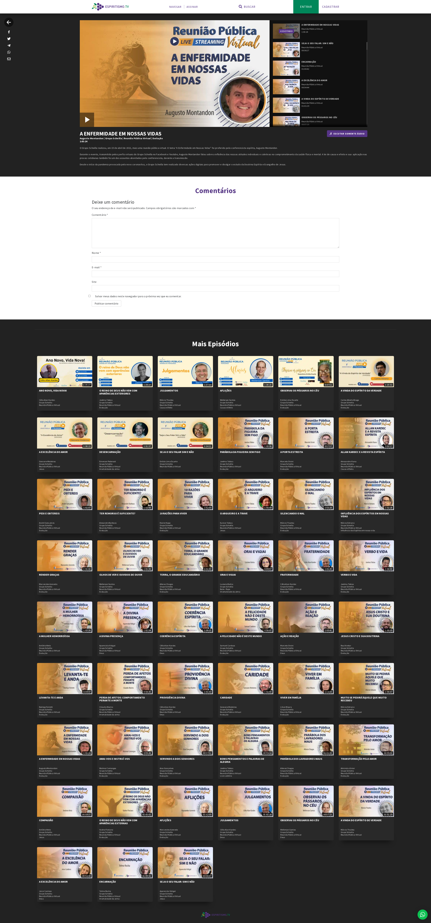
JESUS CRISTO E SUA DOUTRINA (360, 636)
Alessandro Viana (349, 461)
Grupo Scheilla (113, 138)
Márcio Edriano (347, 523)
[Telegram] (9, 45)
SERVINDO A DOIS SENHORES (177, 758)
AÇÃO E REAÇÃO (289, 636)
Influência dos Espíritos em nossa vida (358, 530)
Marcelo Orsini (286, 461)
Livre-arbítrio (226, 776)
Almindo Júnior (348, 768)
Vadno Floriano (106, 830)
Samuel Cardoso (227, 646)
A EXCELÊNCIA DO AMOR (53, 452)
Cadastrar (330, 7)
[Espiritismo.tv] (110, 6)
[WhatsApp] (9, 52)
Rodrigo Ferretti (46, 707)
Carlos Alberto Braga (350, 400)
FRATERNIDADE (289, 574)
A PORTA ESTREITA (291, 452)
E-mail (97, 267)
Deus (101, 653)
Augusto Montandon (92, 138)
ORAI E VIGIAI (228, 574)
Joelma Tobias (105, 400)
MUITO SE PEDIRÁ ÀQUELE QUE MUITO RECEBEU (364, 699)
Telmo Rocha (105, 891)
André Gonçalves (47, 523)
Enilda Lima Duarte (289, 400)
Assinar (192, 6)
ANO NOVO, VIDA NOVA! (53, 390)
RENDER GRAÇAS (49, 574)
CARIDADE (226, 697)
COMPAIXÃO (46, 820)
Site (94, 281)
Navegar (175, 6)
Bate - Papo (225, 589)
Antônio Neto (45, 646)
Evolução (158, 138)
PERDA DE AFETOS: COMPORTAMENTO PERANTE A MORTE (122, 699)
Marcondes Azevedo (48, 584)
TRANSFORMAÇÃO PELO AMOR (359, 758)
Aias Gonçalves (167, 768)
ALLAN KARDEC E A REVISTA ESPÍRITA (363, 452)
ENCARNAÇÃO (107, 881)
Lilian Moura (286, 707)
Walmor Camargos (107, 768)
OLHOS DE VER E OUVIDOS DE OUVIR (120, 574)
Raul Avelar (346, 646)
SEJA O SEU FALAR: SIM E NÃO (177, 881)
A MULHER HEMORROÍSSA (54, 636)
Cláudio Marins (106, 707)
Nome (96, 252)
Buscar (249, 7)
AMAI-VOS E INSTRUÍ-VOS (114, 758)
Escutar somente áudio (349, 133)
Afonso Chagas (166, 584)
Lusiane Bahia (226, 584)
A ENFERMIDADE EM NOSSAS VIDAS (59, 758)
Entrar (306, 7)
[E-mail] (9, 59)
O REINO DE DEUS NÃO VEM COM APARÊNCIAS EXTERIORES (118, 392)
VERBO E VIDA (349, 574)
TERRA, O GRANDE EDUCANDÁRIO (180, 574)
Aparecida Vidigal (107, 646)
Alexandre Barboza (108, 523)
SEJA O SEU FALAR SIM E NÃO (177, 452)
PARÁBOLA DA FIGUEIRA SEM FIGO (240, 452)
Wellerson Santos (227, 400)
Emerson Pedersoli (107, 461)
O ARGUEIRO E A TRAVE (234, 513)
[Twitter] (9, 38)
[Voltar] (8, 22)
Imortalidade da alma (109, 469)
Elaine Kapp (165, 523)
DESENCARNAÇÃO (110, 452)
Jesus (41, 469)
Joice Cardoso (45, 891)
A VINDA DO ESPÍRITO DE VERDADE (361, 820)
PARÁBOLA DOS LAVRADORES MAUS (301, 758)
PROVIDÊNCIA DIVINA (172, 697)
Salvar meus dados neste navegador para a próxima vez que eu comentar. (138, 296)
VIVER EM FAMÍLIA (290, 697)
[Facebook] (9, 32)
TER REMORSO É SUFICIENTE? (117, 513)
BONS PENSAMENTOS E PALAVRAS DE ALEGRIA (242, 760)
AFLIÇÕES (225, 390)
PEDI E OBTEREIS (49, 513)
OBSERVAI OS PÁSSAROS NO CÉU (299, 390)
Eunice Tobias (226, 523)
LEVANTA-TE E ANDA (51, 697)
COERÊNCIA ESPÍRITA (172, 636)
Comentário (100, 214)
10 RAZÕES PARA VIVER (173, 513)
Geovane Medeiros (47, 461)
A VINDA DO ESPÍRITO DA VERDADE (361, 390)
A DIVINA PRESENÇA (111, 636)
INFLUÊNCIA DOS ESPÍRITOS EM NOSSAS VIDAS (365, 515)
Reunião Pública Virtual (137, 138)
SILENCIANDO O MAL (292, 513)
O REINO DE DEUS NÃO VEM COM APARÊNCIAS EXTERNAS (118, 821)
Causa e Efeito (166, 408)
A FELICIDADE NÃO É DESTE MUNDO (241, 636)
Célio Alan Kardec (47, 400)
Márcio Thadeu (167, 400)
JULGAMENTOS (169, 390)
